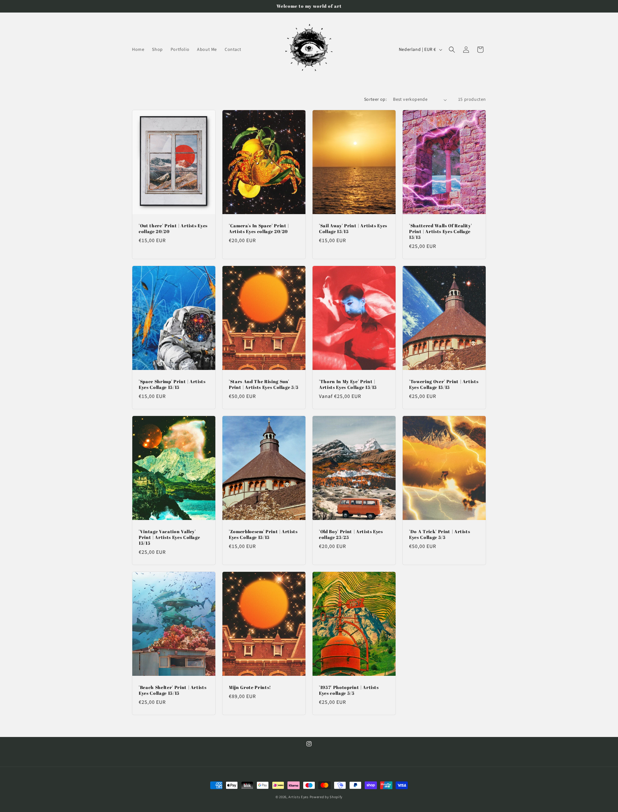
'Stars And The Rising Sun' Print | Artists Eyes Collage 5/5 (264, 384)
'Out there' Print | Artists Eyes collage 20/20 (173, 228)
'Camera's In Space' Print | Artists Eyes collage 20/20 (259, 228)
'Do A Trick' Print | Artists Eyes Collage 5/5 (439, 534)
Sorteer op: (375, 99)
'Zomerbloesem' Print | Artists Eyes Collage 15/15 (263, 534)
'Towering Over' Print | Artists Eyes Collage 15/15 (443, 384)
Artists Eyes (298, 797)
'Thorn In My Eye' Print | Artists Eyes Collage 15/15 (348, 384)
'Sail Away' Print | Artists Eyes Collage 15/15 (353, 228)
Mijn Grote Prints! (250, 687)
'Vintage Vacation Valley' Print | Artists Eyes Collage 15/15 (169, 537)
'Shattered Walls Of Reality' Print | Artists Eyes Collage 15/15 (440, 231)
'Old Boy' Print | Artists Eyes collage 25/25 (351, 534)
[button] (452, 49)
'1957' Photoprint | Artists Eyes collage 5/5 (349, 690)
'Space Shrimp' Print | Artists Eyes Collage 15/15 (172, 384)
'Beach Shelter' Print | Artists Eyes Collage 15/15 (172, 690)
